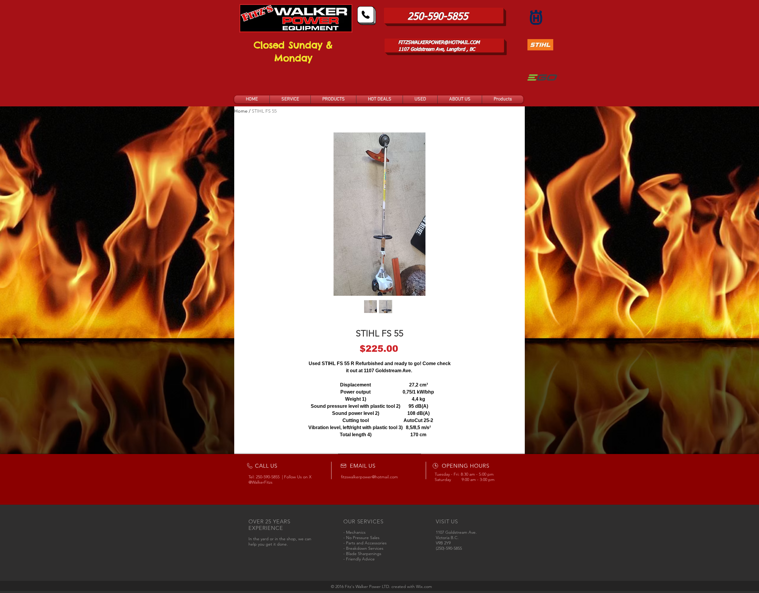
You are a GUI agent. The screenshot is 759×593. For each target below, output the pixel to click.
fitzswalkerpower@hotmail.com (369, 476)
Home (241, 111)
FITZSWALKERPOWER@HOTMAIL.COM (438, 42)
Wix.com (424, 586)
